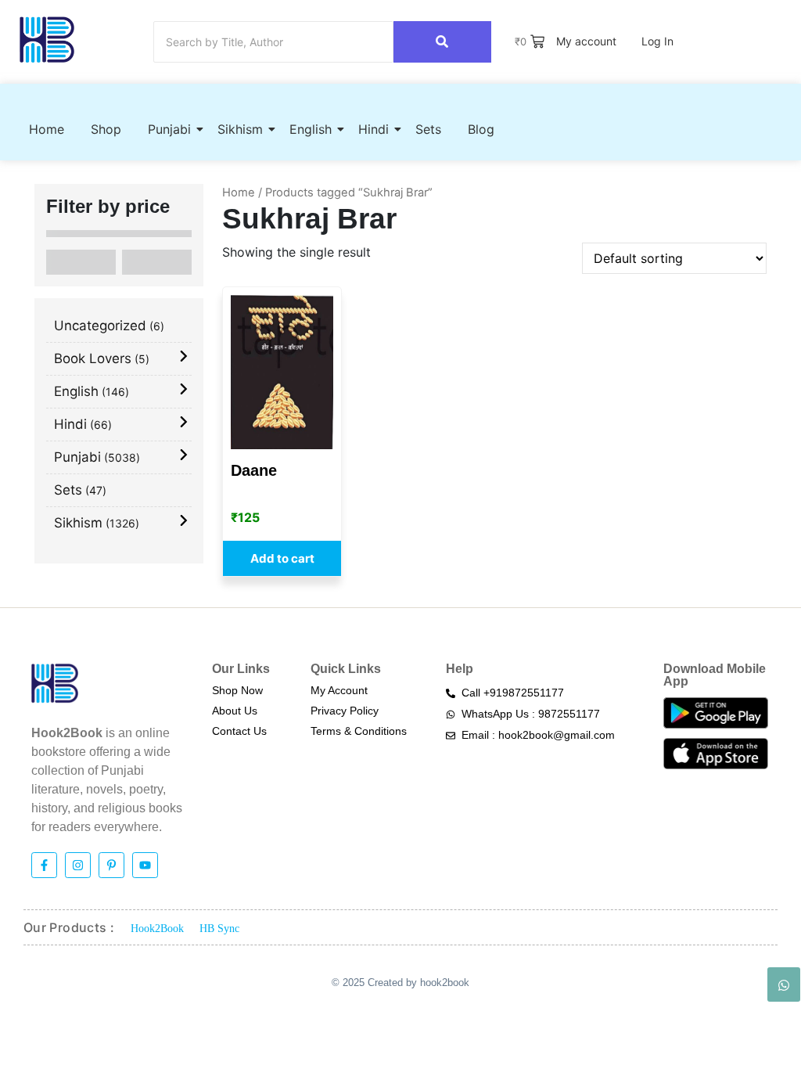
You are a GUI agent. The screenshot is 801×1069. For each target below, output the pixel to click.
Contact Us (239, 731)
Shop (106, 129)
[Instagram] (78, 865)
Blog (481, 129)
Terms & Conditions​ (359, 731)
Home (46, 129)
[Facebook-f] (44, 865)
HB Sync (219, 928)
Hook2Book (157, 928)
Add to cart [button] (282, 558)
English (310, 129)
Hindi (373, 129)
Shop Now (237, 690)
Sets (428, 129)
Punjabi (169, 129)
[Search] (442, 42)
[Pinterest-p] (111, 865)
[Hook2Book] (47, 39)
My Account (339, 690)
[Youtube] (145, 865)
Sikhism (240, 129)
